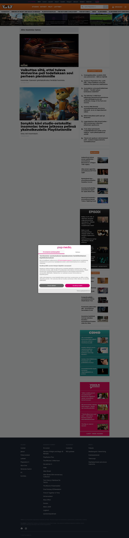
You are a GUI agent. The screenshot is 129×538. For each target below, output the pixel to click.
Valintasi (77, 252)
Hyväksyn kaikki (77, 285)
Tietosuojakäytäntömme (83, 290)
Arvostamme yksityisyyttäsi (51, 252)
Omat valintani (51, 285)
